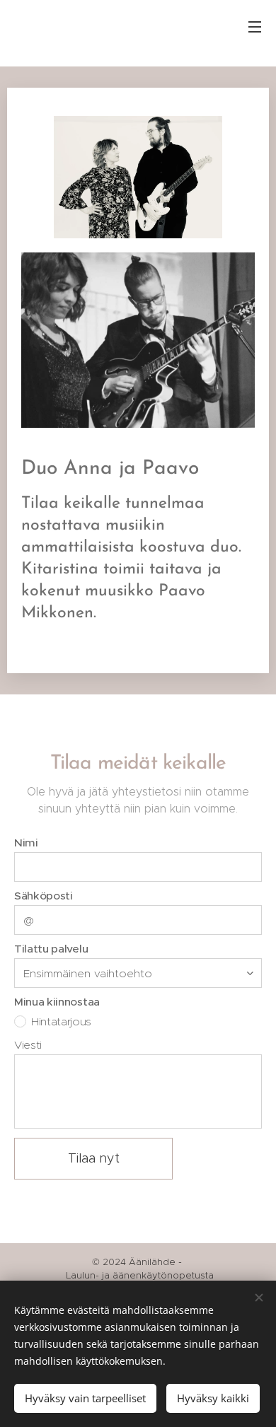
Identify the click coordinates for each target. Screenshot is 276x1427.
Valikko (255, 26)
